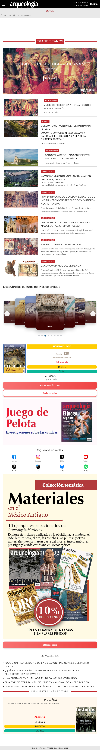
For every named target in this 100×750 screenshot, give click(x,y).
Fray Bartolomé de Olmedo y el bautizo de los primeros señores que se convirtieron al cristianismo (68, 200)
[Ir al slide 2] (42, 335)
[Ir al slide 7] (58, 335)
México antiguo (51, 100)
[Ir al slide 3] (45, 336)
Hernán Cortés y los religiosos (61, 244)
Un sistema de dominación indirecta (67, 155)
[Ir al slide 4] (48, 335)
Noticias (45, 121)
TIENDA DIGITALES (80, 6)
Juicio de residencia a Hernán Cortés (67, 105)
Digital (62, 371)
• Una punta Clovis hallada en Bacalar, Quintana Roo (40, 678)
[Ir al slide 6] (54, 335)
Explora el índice (50, 393)
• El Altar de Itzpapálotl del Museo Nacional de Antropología (46, 682)
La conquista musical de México (61, 266)
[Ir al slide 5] (51, 335)
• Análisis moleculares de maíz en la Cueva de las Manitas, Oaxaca (49, 686)
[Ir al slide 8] (61, 335)
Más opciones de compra (50, 385)
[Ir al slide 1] (39, 335)
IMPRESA (40, 726)
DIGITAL (40, 731)
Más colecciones (50, 644)
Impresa (62, 367)
